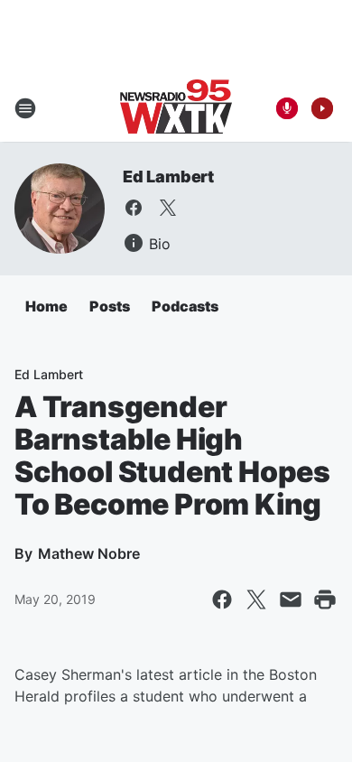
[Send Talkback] (287, 108)
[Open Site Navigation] (25, 108)
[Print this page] (325, 599)
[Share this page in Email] (290, 599)
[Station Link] (176, 108)
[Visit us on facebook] (133, 207)
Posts (109, 306)
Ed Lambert (168, 176)
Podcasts (185, 306)
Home (46, 306)
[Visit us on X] (168, 207)
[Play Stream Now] (322, 108)
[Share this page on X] (256, 599)
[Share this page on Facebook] (222, 599)
